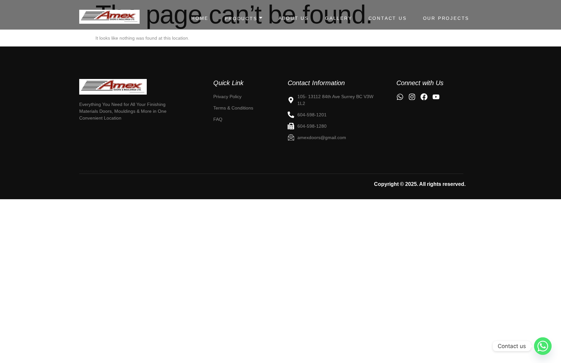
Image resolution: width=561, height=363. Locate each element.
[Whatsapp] (543, 346)
